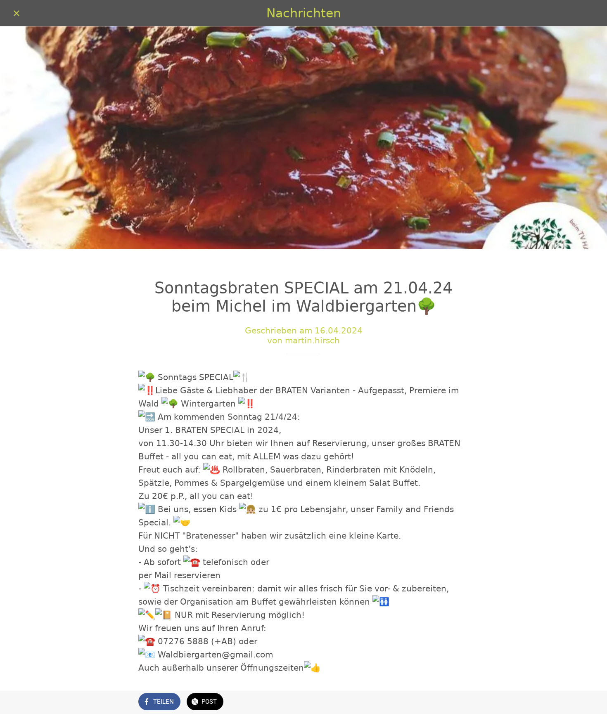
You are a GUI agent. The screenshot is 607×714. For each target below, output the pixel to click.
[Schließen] (16, 13)
